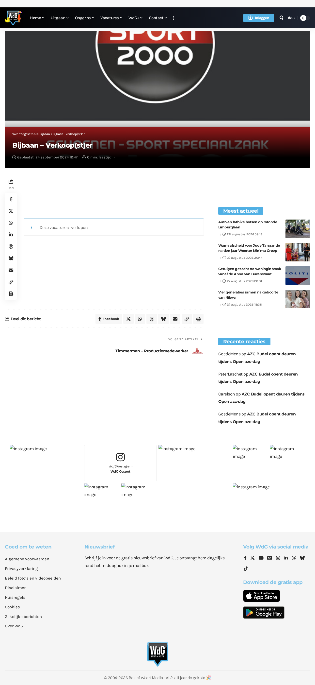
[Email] (11, 270)
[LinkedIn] (285, 558)
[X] (252, 558)
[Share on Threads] (11, 246)
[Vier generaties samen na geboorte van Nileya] (297, 299)
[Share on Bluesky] (11, 258)
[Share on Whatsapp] (11, 223)
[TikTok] (246, 569)
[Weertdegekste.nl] (13, 18)
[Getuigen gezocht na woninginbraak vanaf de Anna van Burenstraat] (297, 275)
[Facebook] (245, 558)
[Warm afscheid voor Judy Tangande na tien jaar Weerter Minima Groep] (297, 252)
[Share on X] (11, 211)
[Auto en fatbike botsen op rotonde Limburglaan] (297, 229)
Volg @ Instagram (120, 468)
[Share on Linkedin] (11, 234)
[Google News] (270, 558)
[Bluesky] (302, 558)
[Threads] (294, 558)
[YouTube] (261, 558)
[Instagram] (278, 558)
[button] (173, 17)
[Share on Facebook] (11, 199)
